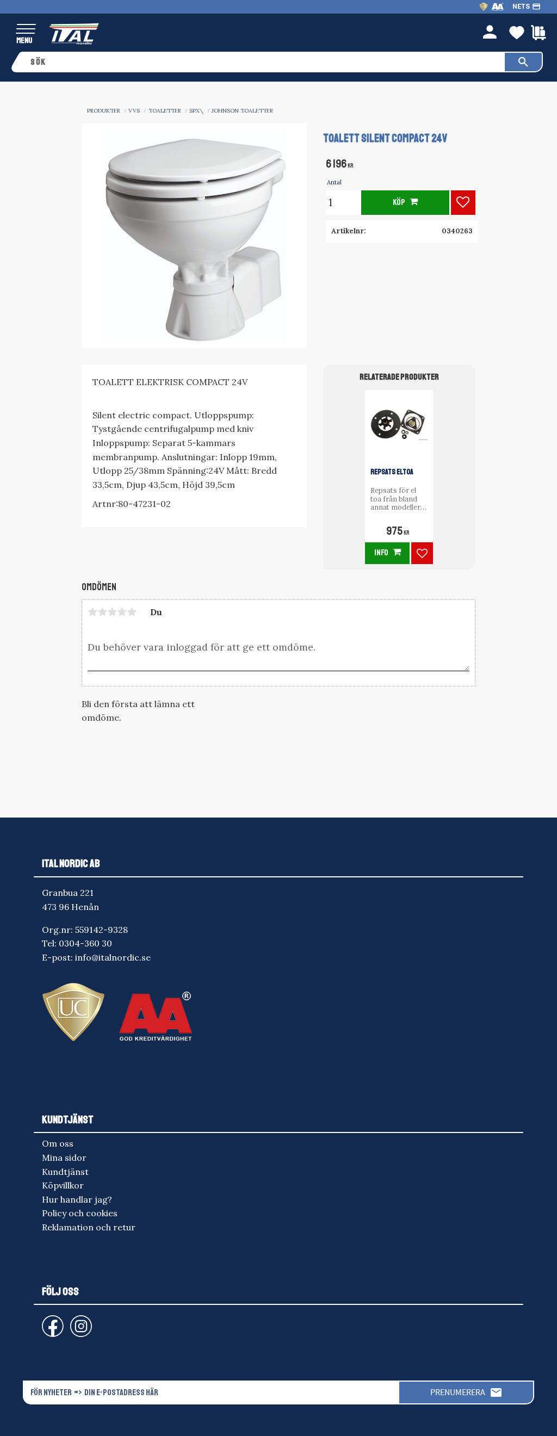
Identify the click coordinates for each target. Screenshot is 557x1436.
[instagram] (50, 1321)
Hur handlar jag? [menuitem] (77, 1199)
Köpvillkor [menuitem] (63, 1185)
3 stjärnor (112, 612)
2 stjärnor (102, 612)
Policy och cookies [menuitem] (79, 1213)
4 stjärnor (122, 612)
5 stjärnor (132, 612)
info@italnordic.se (113, 957)
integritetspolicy (272, 1417)
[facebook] (44, 1321)
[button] (25, 29)
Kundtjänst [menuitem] (65, 1171)
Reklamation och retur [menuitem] (88, 1227)
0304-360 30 (85, 943)
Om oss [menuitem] (57, 1143)
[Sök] (523, 62)
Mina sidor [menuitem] (64, 1157)
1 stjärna (92, 612)
